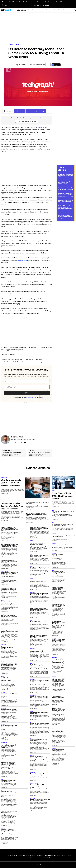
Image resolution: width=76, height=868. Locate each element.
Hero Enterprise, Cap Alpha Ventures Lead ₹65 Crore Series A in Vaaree (9, 616)
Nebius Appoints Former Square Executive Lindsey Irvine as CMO (9, 631)
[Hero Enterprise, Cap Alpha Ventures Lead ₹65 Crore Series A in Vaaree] (23, 617)
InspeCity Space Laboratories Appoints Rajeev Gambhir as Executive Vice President (8, 589)
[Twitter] (6, 1)
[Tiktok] (26, 1)
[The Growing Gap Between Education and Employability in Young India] (23, 561)
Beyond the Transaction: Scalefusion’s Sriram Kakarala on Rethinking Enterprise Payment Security (8, 831)
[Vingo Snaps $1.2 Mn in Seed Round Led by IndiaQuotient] (23, 603)
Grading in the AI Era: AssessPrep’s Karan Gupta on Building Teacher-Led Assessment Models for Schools (8, 794)
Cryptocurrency (5, 571)
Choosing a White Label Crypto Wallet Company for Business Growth (38, 786)
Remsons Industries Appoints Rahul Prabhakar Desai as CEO (9, 710)
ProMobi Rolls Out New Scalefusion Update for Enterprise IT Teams (7, 679)
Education (4, 477)
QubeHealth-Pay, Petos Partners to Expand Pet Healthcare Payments (9, 647)
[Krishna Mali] (17, 65)
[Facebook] (2, 1)
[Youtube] (9, 1)
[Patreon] (13, 1)
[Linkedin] (23, 1)
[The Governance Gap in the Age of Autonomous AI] (23, 812)
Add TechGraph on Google (27, 121)
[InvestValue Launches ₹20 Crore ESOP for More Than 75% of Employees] (23, 695)
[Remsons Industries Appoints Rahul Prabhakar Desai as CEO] (23, 711)
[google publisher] (6, 5)
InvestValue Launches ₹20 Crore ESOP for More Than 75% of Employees (9, 695)
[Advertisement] (38, 28)
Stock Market (29, 500)
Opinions (32, 798)
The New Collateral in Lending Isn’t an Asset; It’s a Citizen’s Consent (63, 536)
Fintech (3, 692)
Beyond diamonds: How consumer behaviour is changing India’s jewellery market (39, 775)
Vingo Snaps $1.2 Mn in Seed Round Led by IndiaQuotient (8, 602)
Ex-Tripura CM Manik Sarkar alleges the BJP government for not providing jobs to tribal (39, 454)
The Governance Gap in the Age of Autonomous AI (9, 812)
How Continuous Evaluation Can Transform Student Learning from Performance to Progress (65, 216)
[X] (21, 442)
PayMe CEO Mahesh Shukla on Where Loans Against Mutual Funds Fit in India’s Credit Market (9, 727)
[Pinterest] (2, 5)
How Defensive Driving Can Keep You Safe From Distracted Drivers (65, 182)
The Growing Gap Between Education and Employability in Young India (9, 561)
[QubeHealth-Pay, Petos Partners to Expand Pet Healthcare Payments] (23, 647)
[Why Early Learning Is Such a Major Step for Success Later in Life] (37, 487)
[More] (49, 111)
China (40, 127)
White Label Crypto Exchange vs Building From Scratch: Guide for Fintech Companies (9, 573)
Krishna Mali (24, 64)
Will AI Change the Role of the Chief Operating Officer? (65, 201)
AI (1, 526)
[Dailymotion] (16, 1)
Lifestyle (32, 772)
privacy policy (30, 397)
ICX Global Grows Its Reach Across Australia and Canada (65, 188)
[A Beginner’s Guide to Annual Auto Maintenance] (23, 782)
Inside (11, 44)
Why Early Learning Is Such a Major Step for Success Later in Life (65, 176)
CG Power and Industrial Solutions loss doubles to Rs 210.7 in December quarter (12, 454)
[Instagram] (19, 1)
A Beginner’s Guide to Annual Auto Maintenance (8, 781)
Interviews (4, 742)
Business (3, 644)
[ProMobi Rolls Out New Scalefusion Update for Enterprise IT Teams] (23, 679)
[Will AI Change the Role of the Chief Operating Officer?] (63, 482)
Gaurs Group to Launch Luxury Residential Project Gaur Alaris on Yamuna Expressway (9, 664)
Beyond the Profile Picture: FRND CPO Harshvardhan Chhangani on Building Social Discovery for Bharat (8, 764)
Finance (3, 724)
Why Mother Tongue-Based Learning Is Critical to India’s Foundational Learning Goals (65, 195)
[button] (75, 10)
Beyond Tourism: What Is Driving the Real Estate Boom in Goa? (40, 800)
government (22, 260)
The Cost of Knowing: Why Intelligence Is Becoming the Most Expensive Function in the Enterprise (65, 207)
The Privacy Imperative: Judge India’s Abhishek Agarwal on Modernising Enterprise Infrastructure (8, 745)
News (17, 44)
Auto (2, 501)
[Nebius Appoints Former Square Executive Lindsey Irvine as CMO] (23, 631)
